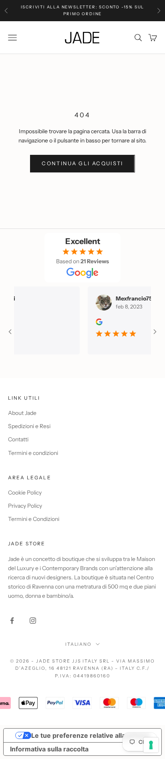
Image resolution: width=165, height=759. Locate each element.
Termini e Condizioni (33, 519)
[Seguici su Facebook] (12, 621)
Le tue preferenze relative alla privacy (90, 735)
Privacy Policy (25, 505)
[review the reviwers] (96, 321)
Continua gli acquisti (82, 163)
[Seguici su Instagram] (33, 621)
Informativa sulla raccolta (49, 749)
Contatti (18, 439)
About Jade (22, 413)
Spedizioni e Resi (29, 426)
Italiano (78, 644)
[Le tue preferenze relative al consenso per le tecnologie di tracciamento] (151, 745)
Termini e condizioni (33, 453)
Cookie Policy (25, 492)
